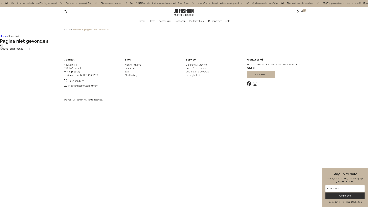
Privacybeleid (193, 75)
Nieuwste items (133, 64)
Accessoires (165, 21)
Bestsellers (130, 68)
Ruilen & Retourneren (197, 68)
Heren (152, 21)
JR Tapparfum (214, 21)
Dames (141, 21)
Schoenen (180, 21)
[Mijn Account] (297, 12)
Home (67, 29)
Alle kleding (131, 75)
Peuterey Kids (196, 21)
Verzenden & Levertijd (197, 71)
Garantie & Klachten (196, 64)
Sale (228, 21)
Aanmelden (345, 195)
